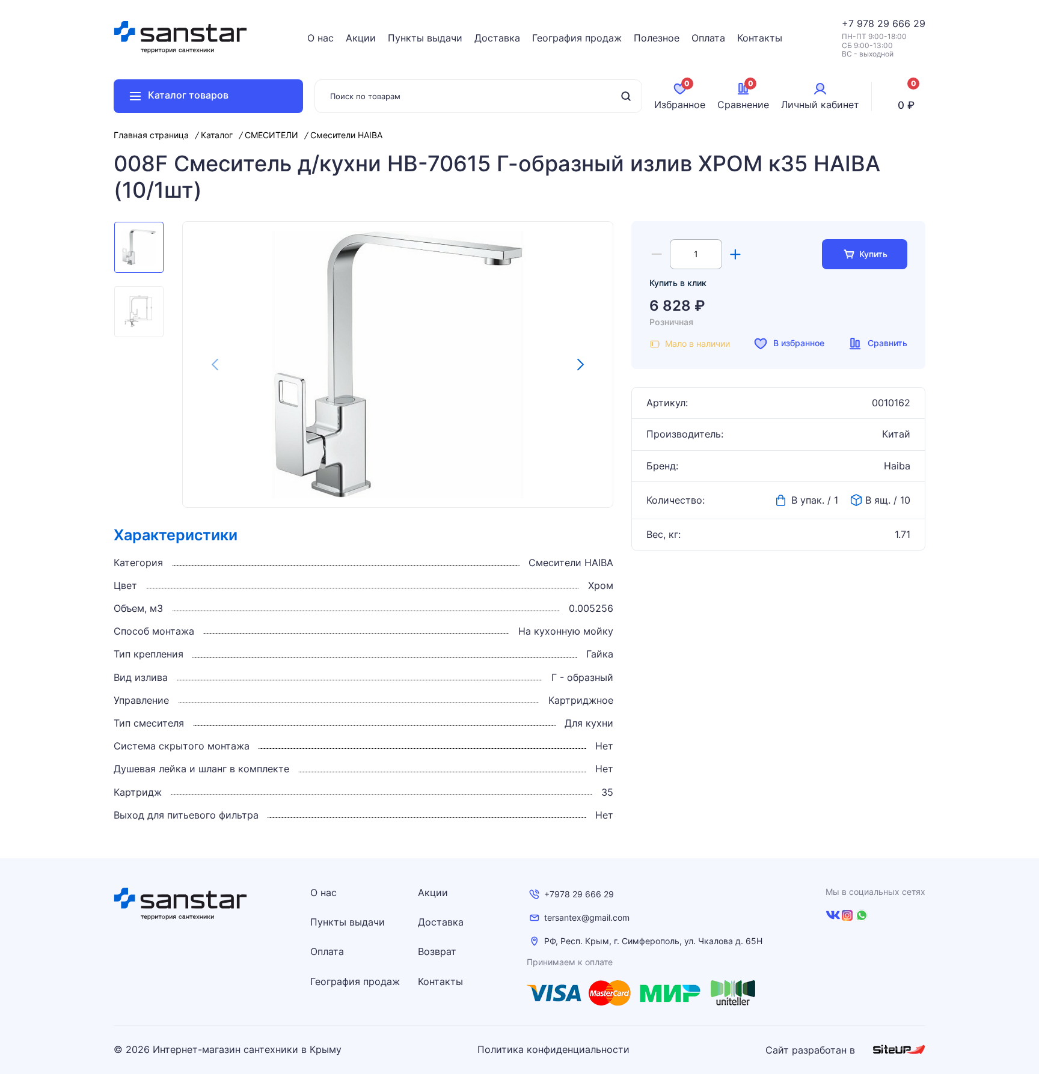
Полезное (656, 38)
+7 (849, 23)
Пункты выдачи (425, 38)
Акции (361, 38)
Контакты (759, 38)
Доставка (497, 38)
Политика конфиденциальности (553, 1049)
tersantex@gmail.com (587, 918)
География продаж (577, 38)
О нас (320, 38)
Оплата (708, 38)
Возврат (437, 951)
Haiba (897, 466)
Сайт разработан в (811, 1050)
